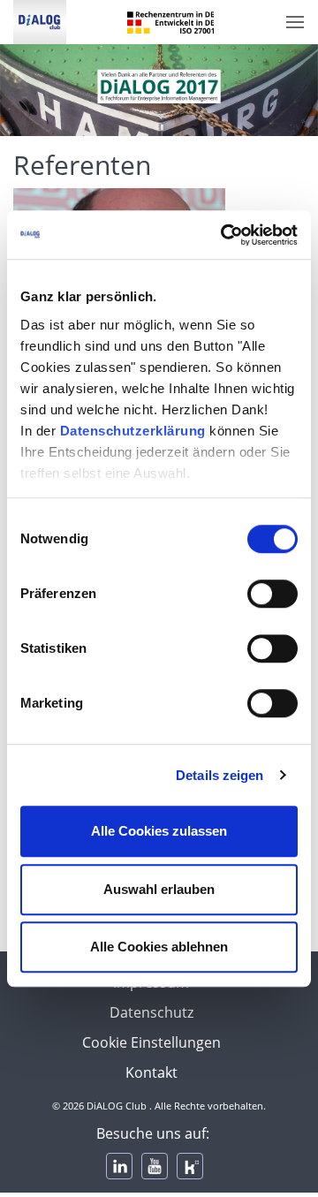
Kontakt (151, 1072)
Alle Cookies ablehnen (159, 946)
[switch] (272, 594)
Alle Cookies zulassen (159, 830)
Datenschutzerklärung (133, 430)
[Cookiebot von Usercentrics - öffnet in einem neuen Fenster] (224, 234)
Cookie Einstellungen (151, 1042)
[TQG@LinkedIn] (119, 1166)
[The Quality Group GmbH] (33, 22)
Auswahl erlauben (159, 889)
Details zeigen (219, 775)
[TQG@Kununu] (190, 1166)
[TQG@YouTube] (154, 1166)
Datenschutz (151, 1012)
